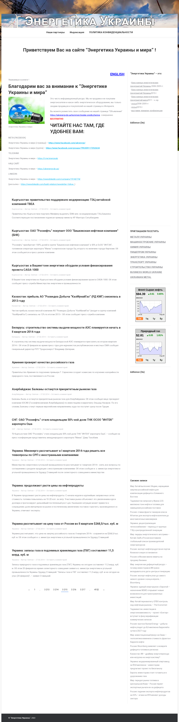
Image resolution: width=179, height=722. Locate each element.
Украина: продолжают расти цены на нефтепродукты (48, 485)
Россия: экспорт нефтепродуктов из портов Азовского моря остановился (150, 551)
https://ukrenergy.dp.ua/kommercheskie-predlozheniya (75, 115)
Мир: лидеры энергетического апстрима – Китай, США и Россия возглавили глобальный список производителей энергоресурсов (149, 539)
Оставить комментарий (60, 209)
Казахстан (16, 306)
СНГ (13, 429)
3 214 (55, 589)
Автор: (31, 209)
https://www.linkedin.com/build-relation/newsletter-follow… (48, 184)
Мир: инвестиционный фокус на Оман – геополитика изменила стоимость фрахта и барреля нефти (150, 638)
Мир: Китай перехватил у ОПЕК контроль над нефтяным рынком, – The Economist (149, 603)
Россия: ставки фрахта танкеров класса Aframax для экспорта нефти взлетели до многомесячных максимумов (149, 515)
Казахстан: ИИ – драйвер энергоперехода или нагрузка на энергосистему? (149, 655)
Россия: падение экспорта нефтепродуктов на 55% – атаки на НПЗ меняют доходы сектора (150, 695)
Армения (15, 367)
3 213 (46, 589)
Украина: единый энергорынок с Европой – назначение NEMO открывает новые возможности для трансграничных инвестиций (150, 592)
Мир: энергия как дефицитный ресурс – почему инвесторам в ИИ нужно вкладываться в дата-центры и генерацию (150, 568)
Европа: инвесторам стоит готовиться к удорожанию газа (148, 674)
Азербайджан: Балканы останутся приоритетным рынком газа (54, 389)
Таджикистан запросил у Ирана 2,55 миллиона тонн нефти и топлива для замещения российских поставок (147, 504)
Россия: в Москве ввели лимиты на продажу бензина (146, 558)
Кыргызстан (17, 209)
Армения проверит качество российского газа (43, 362)
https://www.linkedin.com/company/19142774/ (59, 179)
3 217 (82, 589)
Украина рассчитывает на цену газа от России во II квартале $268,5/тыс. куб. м (65, 523)
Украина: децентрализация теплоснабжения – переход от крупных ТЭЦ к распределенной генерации (148, 526)
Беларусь (16, 337)
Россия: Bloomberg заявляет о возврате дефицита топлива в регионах (148, 648)
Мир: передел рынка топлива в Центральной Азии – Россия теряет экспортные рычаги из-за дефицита (146, 683)
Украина (15, 460)
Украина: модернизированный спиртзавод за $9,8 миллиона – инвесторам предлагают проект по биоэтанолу (149, 665)
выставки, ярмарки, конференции (146, 111)
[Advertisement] (51, 6)
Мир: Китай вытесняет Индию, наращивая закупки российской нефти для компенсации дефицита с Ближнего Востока (149, 491)
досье (134, 104)
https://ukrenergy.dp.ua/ (48, 168)
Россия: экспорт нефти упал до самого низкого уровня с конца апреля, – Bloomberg (148, 579)
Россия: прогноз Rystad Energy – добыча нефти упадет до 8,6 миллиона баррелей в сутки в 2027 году (149, 627)
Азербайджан (18, 394)
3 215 (64, 589)
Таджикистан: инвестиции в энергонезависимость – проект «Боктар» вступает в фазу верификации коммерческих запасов (149, 614)
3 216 (73, 589)
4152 (96, 589)
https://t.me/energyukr (48, 158)
